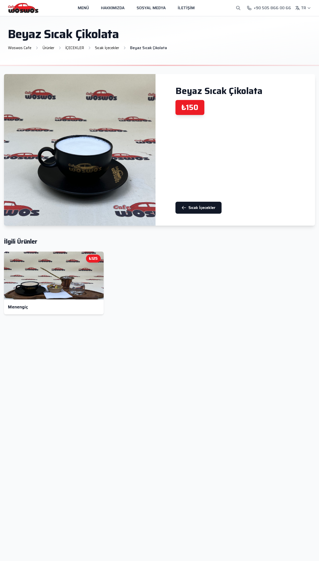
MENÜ (83, 8)
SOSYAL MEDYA (151, 8)
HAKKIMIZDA (113, 8)
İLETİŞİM (186, 8)
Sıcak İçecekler (202, 207)
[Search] (238, 7)
